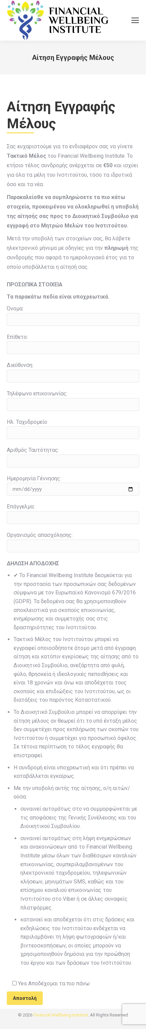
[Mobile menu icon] (135, 20)
